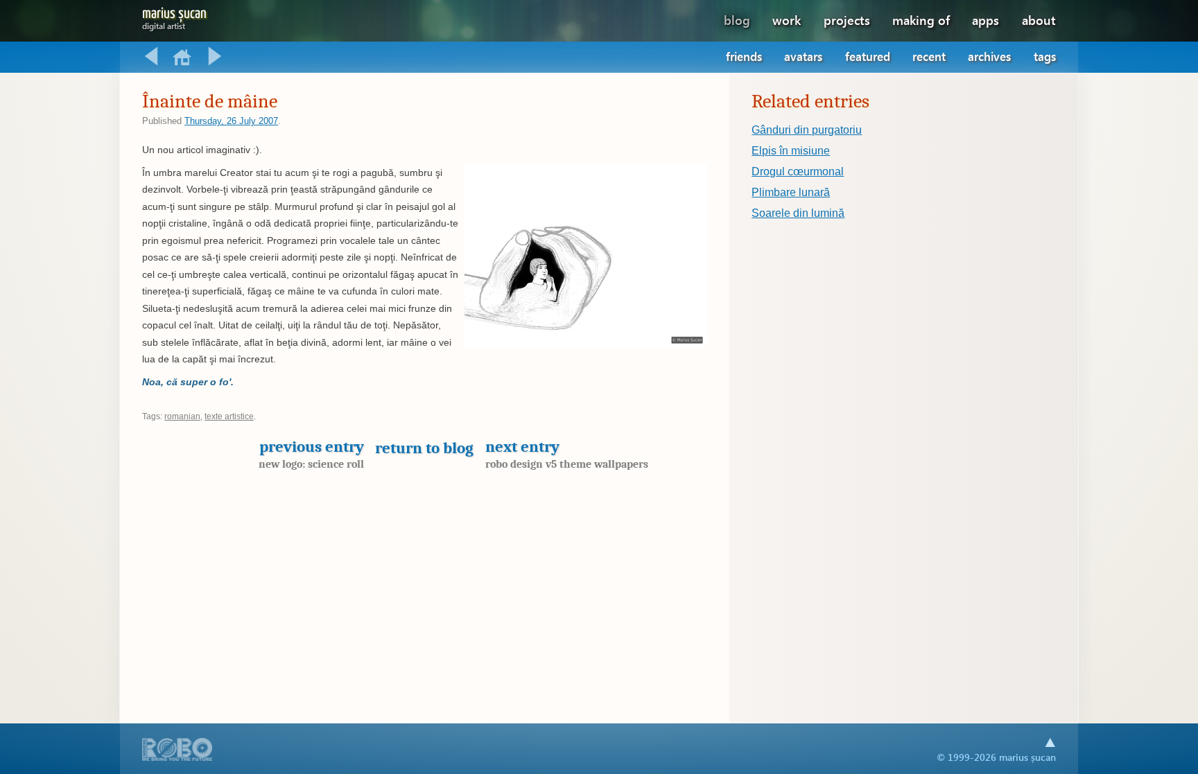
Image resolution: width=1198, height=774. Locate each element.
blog (737, 19)
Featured (867, 56)
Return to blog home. (183, 57)
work (786, 19)
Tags (1045, 56)
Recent (929, 56)
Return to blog (424, 448)
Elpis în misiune (791, 151)
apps (985, 19)
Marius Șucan (174, 16)
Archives (989, 56)
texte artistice (229, 416)
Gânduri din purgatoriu (807, 130)
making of (921, 19)
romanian (182, 416)
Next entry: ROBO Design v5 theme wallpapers (215, 57)
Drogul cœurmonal (798, 171)
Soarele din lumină (798, 213)
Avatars (803, 56)
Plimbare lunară (791, 192)
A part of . (177, 751)
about (1039, 19)
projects (847, 19)
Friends (744, 56)
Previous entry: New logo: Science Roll (151, 57)
